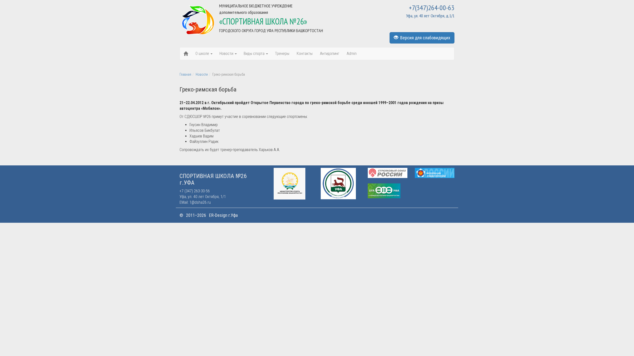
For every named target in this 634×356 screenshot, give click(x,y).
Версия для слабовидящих (424, 37)
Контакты (305, 53)
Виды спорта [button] (254, 53)
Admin (352, 53)
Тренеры (282, 53)
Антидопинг (329, 53)
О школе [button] (202, 53)
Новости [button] (226, 53)
